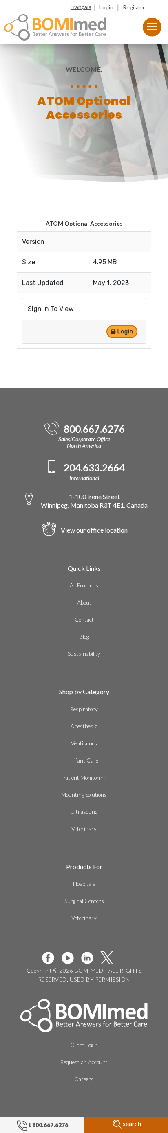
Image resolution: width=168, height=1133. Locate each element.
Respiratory (84, 709)
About (84, 602)
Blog (84, 636)
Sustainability (84, 654)
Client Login (84, 1045)
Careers (84, 1079)
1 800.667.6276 (48, 1125)
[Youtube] (71, 957)
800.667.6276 (94, 429)
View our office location (94, 530)
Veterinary (84, 829)
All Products (84, 585)
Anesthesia (84, 726)
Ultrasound (84, 812)
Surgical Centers (84, 901)
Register (134, 7)
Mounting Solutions (84, 794)
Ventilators (84, 743)
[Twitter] (110, 957)
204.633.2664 (94, 467)
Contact (84, 619)
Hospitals (84, 884)
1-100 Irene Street (94, 500)
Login (106, 7)
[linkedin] (90, 957)
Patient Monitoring (84, 777)
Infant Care (84, 760)
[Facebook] (51, 957)
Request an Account (84, 1062)
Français (81, 6)
